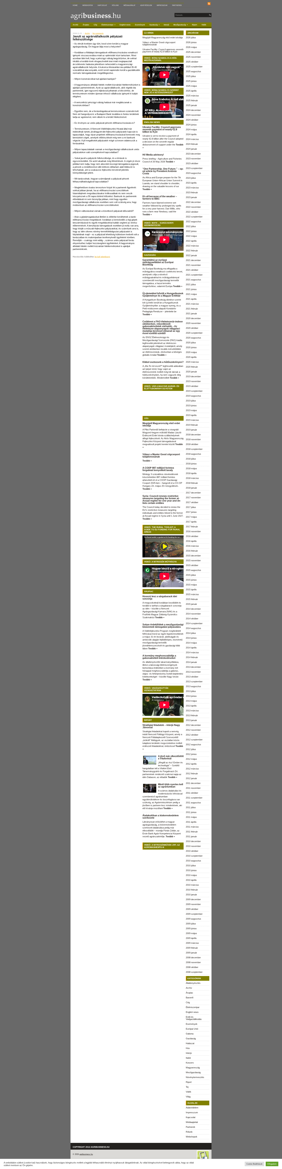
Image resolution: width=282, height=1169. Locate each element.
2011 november (193, 788)
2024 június (191, 124)
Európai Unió (192, 1029)
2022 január (191, 255)
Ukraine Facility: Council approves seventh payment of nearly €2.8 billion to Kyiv (162, 50)
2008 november (193, 962)
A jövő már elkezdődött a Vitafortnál (171, 757)
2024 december (193, 110)
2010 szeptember (194, 856)
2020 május (191, 352)
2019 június (191, 405)
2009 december (193, 899)
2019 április (191, 415)
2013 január (191, 720)
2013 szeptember (194, 681)
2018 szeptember (194, 449)
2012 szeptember (194, 739)
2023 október (192, 163)
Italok (188, 1058)
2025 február (192, 100)
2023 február (192, 192)
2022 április (191, 241)
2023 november (193, 158)
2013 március (192, 710)
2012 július (191, 749)
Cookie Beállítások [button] (254, 1164)
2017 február (192, 526)
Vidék (204, 25)
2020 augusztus (193, 337)
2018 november (193, 439)
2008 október (192, 967)
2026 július (191, 37)
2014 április (191, 647)
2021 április (191, 299)
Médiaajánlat (129, 5)
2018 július (191, 459)
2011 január (191, 836)
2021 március (192, 304)
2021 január (191, 313)
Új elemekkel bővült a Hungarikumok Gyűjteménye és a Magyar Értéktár (162, 294)
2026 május (191, 47)
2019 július (191, 400)
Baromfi (189, 997)
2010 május (191, 875)
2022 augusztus (193, 221)
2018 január (191, 488)
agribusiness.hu (86, 1154)
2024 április (191, 134)
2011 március (192, 827)
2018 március (192, 478)
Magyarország (193, 1067)
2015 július (191, 575)
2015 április (191, 589)
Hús (188, 1048)
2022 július (191, 226)
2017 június (191, 512)
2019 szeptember (194, 391)
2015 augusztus (193, 570)
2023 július (191, 178)
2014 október (192, 618)
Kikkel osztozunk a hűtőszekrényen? (163, 362)
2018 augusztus (193, 454)
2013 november (193, 672)
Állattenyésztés (193, 983)
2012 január (191, 778)
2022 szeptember (194, 216)
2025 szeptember (194, 66)
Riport (194, 25)
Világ (188, 1096)
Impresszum (162, 5)
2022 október (192, 212)
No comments (98, 33)
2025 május (191, 86)
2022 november (193, 207)
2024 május (191, 129)
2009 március (192, 943)
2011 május (191, 817)
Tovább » (170, 161)
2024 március (192, 139)
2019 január (191, 429)
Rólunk (115, 5)
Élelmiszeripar (108, 25)
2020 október (192, 328)
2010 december (193, 841)
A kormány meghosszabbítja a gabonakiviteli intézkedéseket (159, 656)
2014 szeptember (194, 623)
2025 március (192, 95)
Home (75, 5)
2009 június (191, 928)
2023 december (193, 153)
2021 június (191, 289)
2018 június (191, 463)
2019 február (192, 425)
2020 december (193, 318)
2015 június (191, 580)
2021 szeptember (194, 275)
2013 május (191, 701)
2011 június (191, 812)
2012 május (191, 759)
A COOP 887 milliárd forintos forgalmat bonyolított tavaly (158, 469)
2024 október (192, 120)
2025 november (193, 57)
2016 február (192, 551)
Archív (75, 25)
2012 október (192, 735)
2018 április (191, 473)
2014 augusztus (193, 628)
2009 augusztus (193, 919)
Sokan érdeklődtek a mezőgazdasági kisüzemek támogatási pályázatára (162, 625)
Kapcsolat (102, 5)
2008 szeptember (194, 972)
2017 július (191, 507)
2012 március (192, 768)
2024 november (193, 115)
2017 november (193, 497)
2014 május (191, 643)
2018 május (191, 468)
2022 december (193, 202)
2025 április (191, 91)
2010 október (192, 851)
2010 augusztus (193, 860)
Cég (95, 25)
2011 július (191, 807)
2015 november (193, 560)
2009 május (191, 933)
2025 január (191, 105)
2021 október (192, 270)
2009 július (191, 923)
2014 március (192, 652)
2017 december (193, 492)
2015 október (192, 565)
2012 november (193, 730)
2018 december (193, 434)
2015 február (192, 599)
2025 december (193, 52)
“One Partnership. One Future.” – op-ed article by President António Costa (162, 171)
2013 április (191, 705)
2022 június (191, 231)
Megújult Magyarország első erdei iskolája (162, 37)
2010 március (192, 885)
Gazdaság (154, 25)
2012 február (192, 773)
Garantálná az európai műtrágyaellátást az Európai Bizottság (157, 262)
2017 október (192, 502)
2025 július (191, 76)
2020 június (191, 347)
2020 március (192, 362)
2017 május (191, 517)
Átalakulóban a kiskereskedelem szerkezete (160, 816)
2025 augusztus (193, 71)
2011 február (192, 831)
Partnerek (177, 5)
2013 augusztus (193, 686)
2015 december (193, 555)
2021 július (191, 284)
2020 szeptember (194, 333)
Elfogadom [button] (272, 1164)
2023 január (191, 197)
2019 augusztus (193, 396)
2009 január (191, 952)
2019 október (192, 386)
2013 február (192, 715)
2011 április (191, 822)
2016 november (193, 531)
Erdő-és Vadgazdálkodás (194, 1018)
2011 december (193, 783)
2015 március (192, 594)
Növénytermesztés (195, 1077)
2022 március (192, 245)
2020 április (191, 357)
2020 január (191, 371)
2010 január (191, 894)
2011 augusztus (193, 802)
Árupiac (86, 25)
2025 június (191, 81)
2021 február (192, 308)
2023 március (192, 187)
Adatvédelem (146, 5)
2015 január (191, 604)
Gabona (189, 1033)
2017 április (191, 521)
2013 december (193, 667)
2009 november (193, 904)
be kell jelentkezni (102, 257)
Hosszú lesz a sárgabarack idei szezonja (159, 597)
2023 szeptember (194, 168)
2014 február (192, 657)
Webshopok (87, 5)
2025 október (192, 61)
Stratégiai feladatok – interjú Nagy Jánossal (161, 726)
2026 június (191, 42)
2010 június (191, 870)
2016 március (192, 546)
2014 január (191, 662)
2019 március (192, 420)
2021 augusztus (193, 279)
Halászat (190, 1043)
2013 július (191, 691)
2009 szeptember (194, 914)
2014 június (191, 638)
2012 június (191, 754)
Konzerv (190, 1062)
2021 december (193, 260)
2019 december (193, 376)
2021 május (191, 294)
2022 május (191, 236)
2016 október (192, 536)
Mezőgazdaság (180, 25)
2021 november (193, 265)
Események (140, 25)
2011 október (192, 793)
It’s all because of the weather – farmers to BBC (159, 197)
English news (125, 25)
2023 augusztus (193, 173)
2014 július (191, 633)
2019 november (193, 381)
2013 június (191, 696)
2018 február (192, 483)
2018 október (192, 444)
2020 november (193, 323)
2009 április (191, 938)
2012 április (191, 764)
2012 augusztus (193, 744)
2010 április (191, 880)
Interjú (166, 25)
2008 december (193, 957)
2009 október (192, 909)
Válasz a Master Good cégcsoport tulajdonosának (158, 43)
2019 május (191, 410)
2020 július (191, 342)
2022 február (192, 250)
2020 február (192, 367)
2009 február (192, 948)
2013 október (192, 676)
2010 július (191, 865)
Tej (187, 1087)
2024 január (191, 149)
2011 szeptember (194, 797)
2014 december (193, 609)
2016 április (191, 541)
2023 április (191, 183)
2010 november (193, 846)
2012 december (193, 725)
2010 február (192, 889)
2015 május (191, 584)
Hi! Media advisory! (153, 154)
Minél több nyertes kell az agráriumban (170, 785)
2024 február (192, 144)
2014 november (193, 613)
